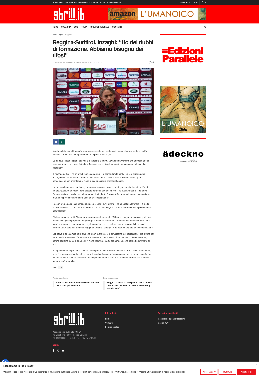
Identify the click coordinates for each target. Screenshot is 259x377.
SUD (76, 27)
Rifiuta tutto (227, 371)
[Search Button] (205, 26)
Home (55, 34)
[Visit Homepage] (69, 14)
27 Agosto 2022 (59, 62)
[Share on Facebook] (56, 142)
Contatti (109, 322)
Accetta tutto (246, 371)
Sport (61, 34)
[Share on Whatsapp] (62, 142)
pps (60, 267)
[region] (129, 369)
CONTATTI (117, 27)
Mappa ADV (163, 322)
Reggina (68, 34)
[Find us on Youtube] (63, 350)
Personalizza (207, 371)
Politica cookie (112, 326)
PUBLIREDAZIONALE (99, 27)
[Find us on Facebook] (202, 2)
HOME (55, 27)
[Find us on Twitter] (205, 2)
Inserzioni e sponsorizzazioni (171, 318)
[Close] (256, 364)
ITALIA (84, 27)
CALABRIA (66, 27)
